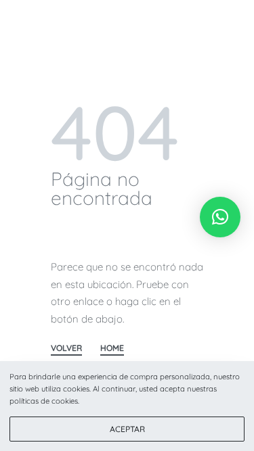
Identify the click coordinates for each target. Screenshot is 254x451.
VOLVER (66, 348)
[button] (220, 217)
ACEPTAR (127, 429)
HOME (112, 348)
